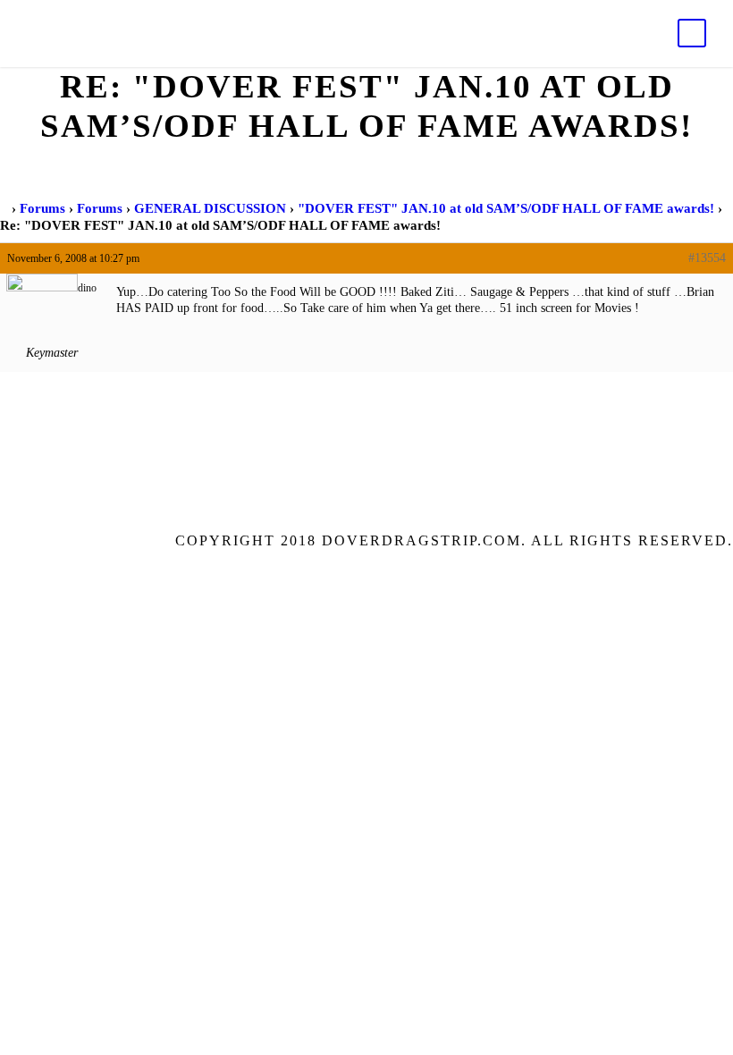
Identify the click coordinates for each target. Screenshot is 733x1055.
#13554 (707, 258)
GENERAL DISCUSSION (210, 208)
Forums (42, 208)
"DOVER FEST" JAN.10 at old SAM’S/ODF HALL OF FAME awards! (506, 208)
